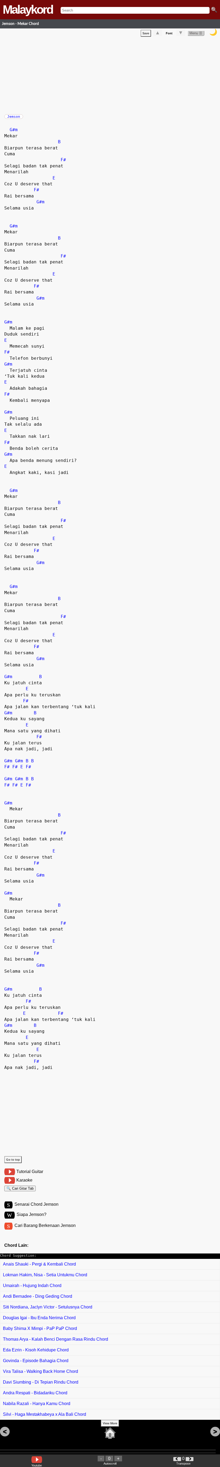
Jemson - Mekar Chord (20, 24)
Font (169, 33)
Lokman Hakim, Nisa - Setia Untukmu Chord (45, 1275)
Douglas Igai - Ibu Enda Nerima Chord (39, 1317)
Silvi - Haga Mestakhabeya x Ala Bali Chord (44, 1414)
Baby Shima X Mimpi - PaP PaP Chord (40, 1328)
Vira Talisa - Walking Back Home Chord (40, 1371)
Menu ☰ (195, 33)
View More (110, 1423)
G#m (14, 129)
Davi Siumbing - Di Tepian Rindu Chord (40, 1382)
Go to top (13, 1159)
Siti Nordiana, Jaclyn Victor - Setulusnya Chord (47, 1307)
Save (145, 33)
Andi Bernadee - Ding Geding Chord (37, 1296)
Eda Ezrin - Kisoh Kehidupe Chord (36, 1350)
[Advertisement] (112, 74)
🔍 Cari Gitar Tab (20, 1188)
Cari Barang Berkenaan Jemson (45, 1225)
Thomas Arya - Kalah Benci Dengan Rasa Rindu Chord (55, 1339)
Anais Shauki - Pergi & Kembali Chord (39, 1264)
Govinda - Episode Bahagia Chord (35, 1360)
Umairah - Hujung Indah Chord (32, 1285)
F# (63, 159)
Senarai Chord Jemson (36, 1204)
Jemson (13, 117)
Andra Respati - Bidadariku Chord (35, 1393)
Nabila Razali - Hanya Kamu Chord (36, 1403)
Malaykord (28, 9)
